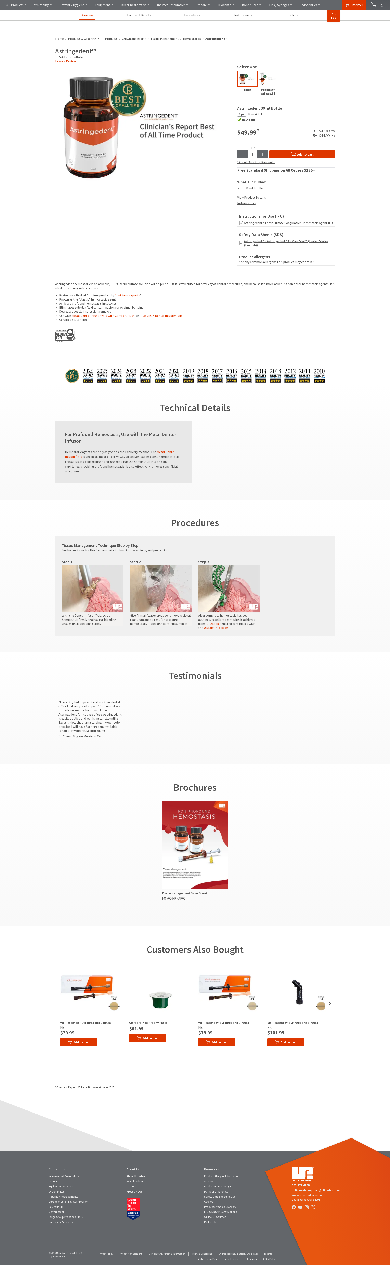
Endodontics (308, 5)
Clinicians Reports (127, 295)
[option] (247, 84)
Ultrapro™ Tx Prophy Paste (148, 1023)
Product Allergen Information (221, 1176)
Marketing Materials (216, 1191)
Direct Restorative (133, 5)
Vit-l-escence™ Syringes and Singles (85, 1023)
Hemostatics (192, 39)
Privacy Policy (106, 1253)
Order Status (57, 1191)
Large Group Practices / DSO (66, 1217)
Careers (131, 1186)
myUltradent (232, 1259)
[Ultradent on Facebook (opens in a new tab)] (294, 1207)
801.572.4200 (301, 1185)
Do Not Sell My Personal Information (167, 1253)
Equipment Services (61, 1186)
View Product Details (251, 197)
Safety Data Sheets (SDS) (219, 1196)
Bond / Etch (250, 5)
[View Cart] (373, 5)
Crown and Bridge (134, 39)
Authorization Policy (208, 1259)
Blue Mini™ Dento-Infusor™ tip (161, 316)
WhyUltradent (135, 1181)
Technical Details (139, 15)
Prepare (201, 5)
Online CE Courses (215, 1217)
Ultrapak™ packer (216, 628)
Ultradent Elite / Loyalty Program (68, 1201)
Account (54, 1181)
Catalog (208, 1201)
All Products (15, 5)
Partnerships (212, 1222)
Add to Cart (305, 154)
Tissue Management (165, 39)
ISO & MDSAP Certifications (220, 1212)
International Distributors (64, 1176)
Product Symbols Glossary (220, 1207)
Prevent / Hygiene (71, 5)
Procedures (192, 15)
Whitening (41, 5)
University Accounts (61, 1222)
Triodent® (224, 5)
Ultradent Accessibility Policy (260, 1259)
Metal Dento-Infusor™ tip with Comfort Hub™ (103, 316)
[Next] (330, 1003)
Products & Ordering (82, 39)
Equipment (102, 5)
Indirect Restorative (171, 5)
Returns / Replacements (63, 1196)
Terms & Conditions (202, 1253)
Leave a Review (65, 61)
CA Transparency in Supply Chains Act (238, 1253)
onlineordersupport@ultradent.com (316, 1190)
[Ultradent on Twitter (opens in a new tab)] (313, 1207)
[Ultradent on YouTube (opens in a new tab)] (300, 1207)
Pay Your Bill (56, 1207)
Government (56, 1212)
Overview (87, 15)
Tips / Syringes (279, 5)
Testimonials (242, 15)
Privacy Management (131, 1253)
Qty (252, 148)
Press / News (135, 1191)
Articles (208, 1181)
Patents (268, 1253)
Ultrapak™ (213, 624)
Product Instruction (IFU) (218, 1186)
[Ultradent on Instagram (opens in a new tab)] (307, 1207)
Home (59, 39)
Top (333, 17)
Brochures (292, 15)
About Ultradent (136, 1176)
